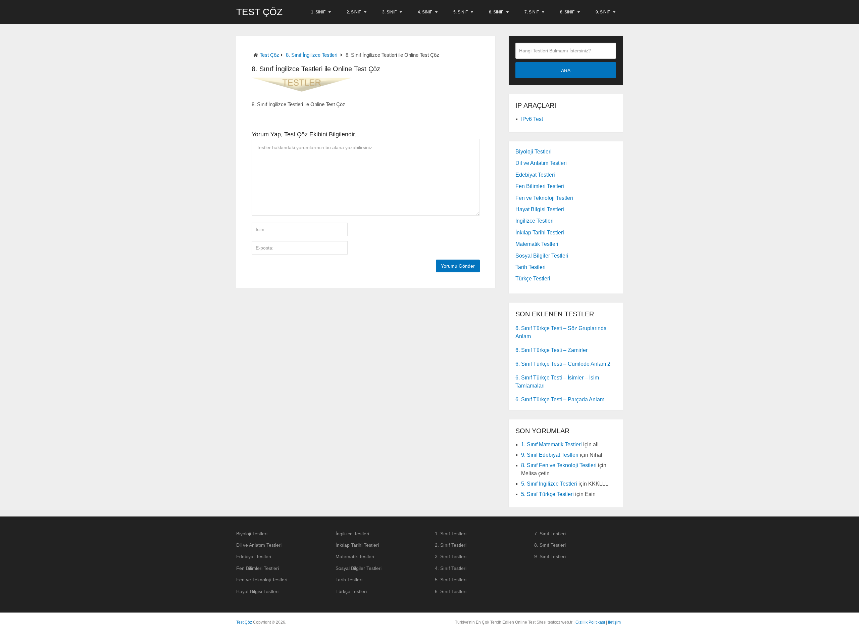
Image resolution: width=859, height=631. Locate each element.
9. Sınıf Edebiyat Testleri (549, 455)
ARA (565, 70)
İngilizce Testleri (534, 221)
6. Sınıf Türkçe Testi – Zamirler (551, 350)
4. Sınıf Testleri (450, 568)
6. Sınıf (496, 12)
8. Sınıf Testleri (550, 545)
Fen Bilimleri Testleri (539, 186)
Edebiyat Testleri (535, 175)
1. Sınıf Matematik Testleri (551, 444)
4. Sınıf (425, 12)
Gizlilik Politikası (590, 622)
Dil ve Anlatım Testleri (541, 163)
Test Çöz (259, 12)
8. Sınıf (567, 12)
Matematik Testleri (536, 244)
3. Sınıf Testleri (450, 556)
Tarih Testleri (530, 267)
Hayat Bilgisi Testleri (539, 209)
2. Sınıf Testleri (450, 545)
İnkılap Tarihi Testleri (539, 232)
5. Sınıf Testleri (450, 579)
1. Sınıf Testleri (450, 533)
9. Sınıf (603, 12)
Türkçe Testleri (532, 278)
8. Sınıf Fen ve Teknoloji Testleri (559, 465)
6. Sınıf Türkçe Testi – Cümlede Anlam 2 (562, 364)
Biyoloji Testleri (533, 151)
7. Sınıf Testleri (550, 533)
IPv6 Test (532, 119)
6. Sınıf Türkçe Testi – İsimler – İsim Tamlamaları (557, 382)
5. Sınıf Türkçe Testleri (547, 494)
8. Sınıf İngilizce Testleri (311, 55)
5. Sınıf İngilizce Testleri (549, 484)
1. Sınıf (318, 12)
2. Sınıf (354, 12)
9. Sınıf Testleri (550, 556)
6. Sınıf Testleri (450, 591)
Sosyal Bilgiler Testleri (541, 256)
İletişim (614, 622)
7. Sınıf (531, 12)
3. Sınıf (389, 12)
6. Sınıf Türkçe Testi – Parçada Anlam (559, 399)
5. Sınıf (460, 12)
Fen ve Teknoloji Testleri (544, 198)
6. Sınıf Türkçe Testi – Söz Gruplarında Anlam (561, 332)
